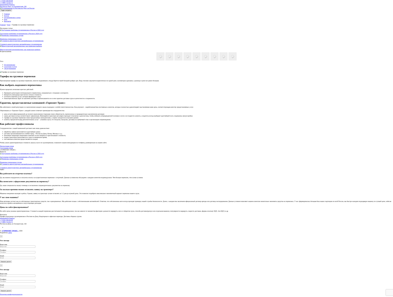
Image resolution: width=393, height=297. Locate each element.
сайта (10, 232)
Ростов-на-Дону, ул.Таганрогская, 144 (13, 6)
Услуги (6, 16)
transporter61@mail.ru (7, 4)
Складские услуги (10, 67)
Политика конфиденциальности (11, 294)
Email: (2, 256)
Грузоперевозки (9, 65)
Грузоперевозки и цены (12, 17)
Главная (7, 14)
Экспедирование (10, 68)
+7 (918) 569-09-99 (6, 1)
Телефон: (3, 250)
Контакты (7, 21)
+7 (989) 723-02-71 (6, 3)
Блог (5, 19)
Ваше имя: (3, 244)
